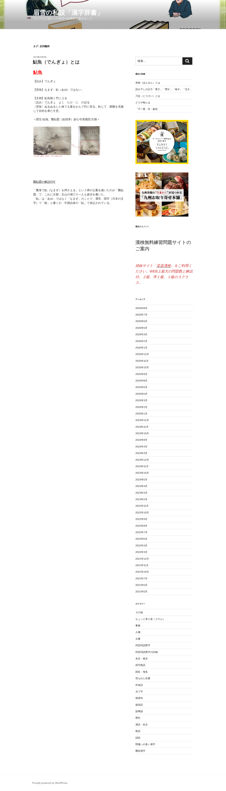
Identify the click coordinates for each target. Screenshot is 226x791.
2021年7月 (141, 578)
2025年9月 (141, 374)
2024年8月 (141, 439)
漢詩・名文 (141, 724)
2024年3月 (141, 453)
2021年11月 (141, 565)
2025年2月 (141, 407)
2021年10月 (142, 571)
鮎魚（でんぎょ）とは (56, 62)
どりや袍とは (142, 102)
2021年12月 (142, 558)
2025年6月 (141, 387)
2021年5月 (141, 591)
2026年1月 (141, 347)
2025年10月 (142, 367)
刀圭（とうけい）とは (147, 96)
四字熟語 (140, 665)
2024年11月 (141, 426)
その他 (139, 612)
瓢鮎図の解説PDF (44, 181)
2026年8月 (141, 308)
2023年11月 (141, 466)
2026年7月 (141, 314)
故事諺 (139, 711)
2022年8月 (141, 525)
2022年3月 (141, 552)
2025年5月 (141, 393)
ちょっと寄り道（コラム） (150, 619)
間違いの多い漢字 (145, 744)
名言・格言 (141, 658)
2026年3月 (141, 334)
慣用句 (139, 698)
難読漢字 (140, 750)
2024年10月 (142, 433)
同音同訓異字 (142, 645)
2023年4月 (141, 486)
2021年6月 (141, 585)
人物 (137, 632)
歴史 (137, 717)
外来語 (139, 685)
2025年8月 (141, 380)
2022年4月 (141, 545)
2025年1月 (141, 413)
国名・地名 (141, 671)
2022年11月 (141, 505)
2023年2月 (141, 499)
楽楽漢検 (164, 266)
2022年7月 (141, 532)
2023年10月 (142, 472)
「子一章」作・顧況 (146, 109)
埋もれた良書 (142, 678)
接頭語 (139, 704)
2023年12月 (142, 459)
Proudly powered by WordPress (49, 782)
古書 (137, 638)
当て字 (139, 691)
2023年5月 (141, 479)
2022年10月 (142, 512)
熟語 (137, 731)
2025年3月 (141, 400)
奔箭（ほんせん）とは (147, 82)
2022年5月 (141, 538)
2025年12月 (142, 354)
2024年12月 (142, 420)
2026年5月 (141, 327)
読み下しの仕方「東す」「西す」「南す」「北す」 (163, 89)
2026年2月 (141, 341)
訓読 (137, 737)
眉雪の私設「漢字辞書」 (68, 12)
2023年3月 (141, 492)
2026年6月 (141, 321)
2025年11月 (141, 360)
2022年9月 (141, 519)
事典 (137, 625)
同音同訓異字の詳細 (146, 652)
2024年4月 (141, 446)
